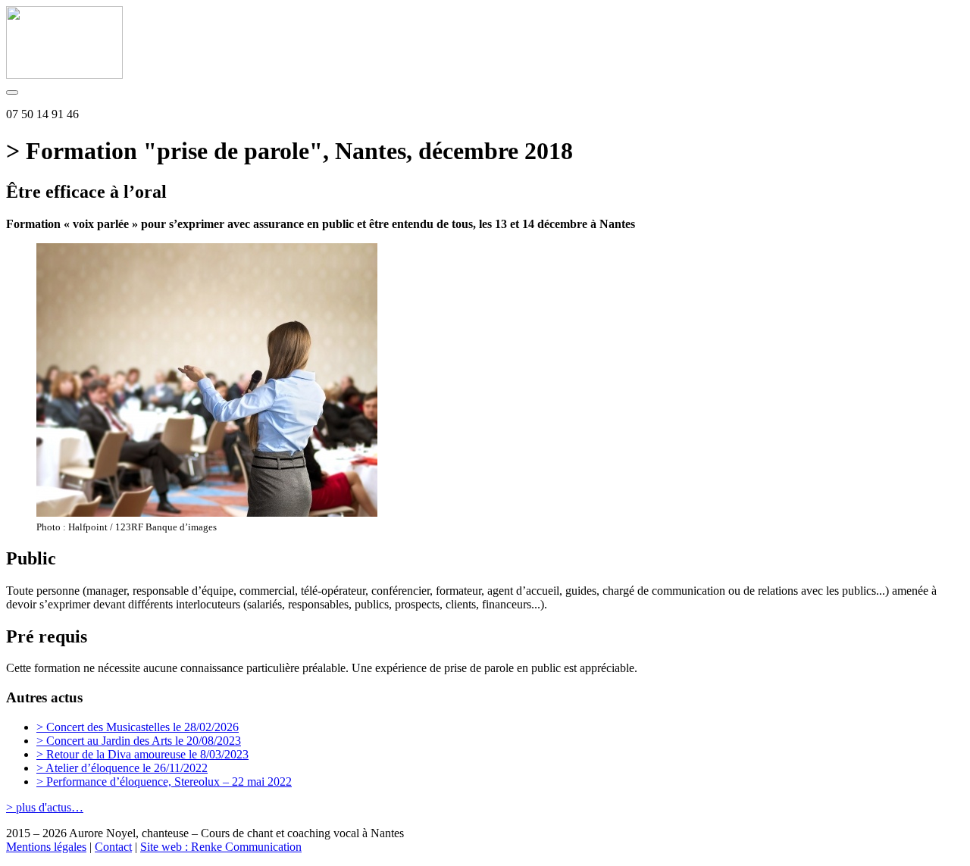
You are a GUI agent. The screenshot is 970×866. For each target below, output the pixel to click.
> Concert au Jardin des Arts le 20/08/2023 (138, 740)
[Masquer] (12, 92)
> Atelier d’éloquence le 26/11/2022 (122, 767)
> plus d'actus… (44, 807)
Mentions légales (46, 846)
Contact (113, 846)
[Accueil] (64, 74)
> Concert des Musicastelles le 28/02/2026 (137, 727)
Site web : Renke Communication (221, 846)
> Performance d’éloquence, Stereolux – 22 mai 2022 (164, 781)
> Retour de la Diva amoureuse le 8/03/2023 (142, 754)
